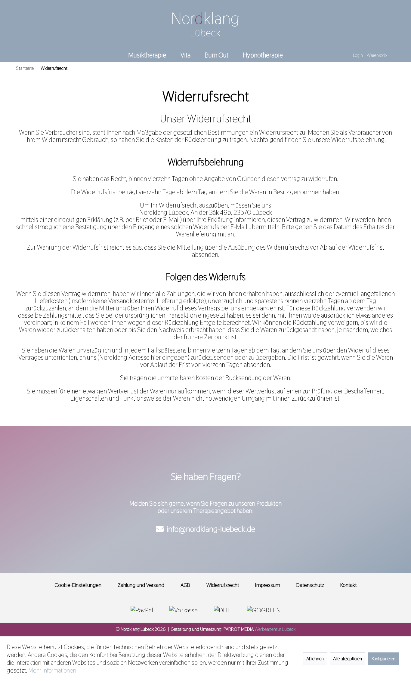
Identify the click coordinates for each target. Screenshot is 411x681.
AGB (185, 584)
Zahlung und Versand (141, 584)
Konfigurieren (383, 658)
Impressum (267, 584)
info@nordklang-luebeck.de (211, 529)
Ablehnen (315, 658)
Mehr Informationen (52, 670)
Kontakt (348, 584)
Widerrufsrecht (222, 584)
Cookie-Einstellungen (77, 584)
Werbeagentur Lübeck (275, 629)
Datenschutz (310, 584)
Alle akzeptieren (347, 658)
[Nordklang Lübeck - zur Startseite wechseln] (205, 24)
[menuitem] (358, 56)
